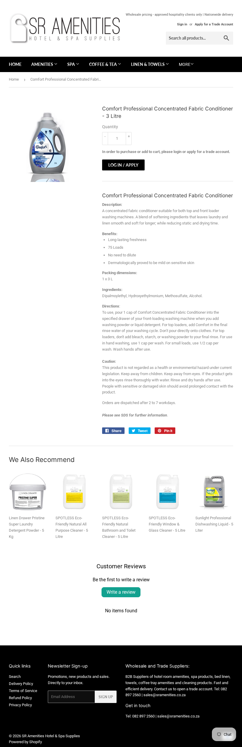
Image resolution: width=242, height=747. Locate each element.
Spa (71, 64)
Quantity (110, 126)
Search (15, 676)
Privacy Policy (20, 705)
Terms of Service (23, 691)
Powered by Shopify (25, 742)
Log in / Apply (123, 164)
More (184, 64)
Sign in (182, 24)
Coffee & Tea (103, 64)
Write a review (121, 592)
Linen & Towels (148, 64)
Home (15, 64)
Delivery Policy (21, 683)
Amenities (42, 64)
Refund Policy (20, 698)
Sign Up (106, 697)
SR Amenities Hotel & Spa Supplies (51, 736)
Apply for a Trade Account (214, 24)
